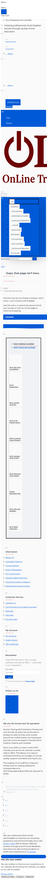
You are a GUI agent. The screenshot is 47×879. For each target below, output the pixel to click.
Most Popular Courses (24, 348)
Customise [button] (20, 877)
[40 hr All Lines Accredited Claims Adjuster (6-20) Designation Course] (14, 360)
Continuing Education (20, 220)
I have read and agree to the (21, 681)
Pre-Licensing (17, 239)
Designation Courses (19, 216)
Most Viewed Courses (24, 344)
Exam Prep (15, 230)
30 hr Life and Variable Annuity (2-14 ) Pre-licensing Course (15, 510)
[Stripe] (6, 824)
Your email (9, 669)
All (12, 201)
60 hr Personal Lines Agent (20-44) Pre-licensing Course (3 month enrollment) (15, 475)
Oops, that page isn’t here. (13, 291)
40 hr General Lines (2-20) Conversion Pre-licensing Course (15, 457)
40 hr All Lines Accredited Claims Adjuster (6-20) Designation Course (15, 368)
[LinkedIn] (12, 706)
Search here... (5, 259)
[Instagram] (12, 702)
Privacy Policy (9, 844)
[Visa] (6, 799)
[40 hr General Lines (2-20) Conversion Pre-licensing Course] (14, 448)
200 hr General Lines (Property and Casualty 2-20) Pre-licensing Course (15, 439)
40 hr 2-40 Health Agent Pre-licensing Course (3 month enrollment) (14, 422)
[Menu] (4, 190)
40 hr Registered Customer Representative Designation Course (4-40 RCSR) (15, 386)
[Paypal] (6, 819)
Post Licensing (17, 244)
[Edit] (2, 25)
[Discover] (6, 814)
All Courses (15, 253)
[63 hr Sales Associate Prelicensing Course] (14, 519)
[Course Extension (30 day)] (14, 484)
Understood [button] (29, 877)
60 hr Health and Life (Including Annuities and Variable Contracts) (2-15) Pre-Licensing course (14, 404)
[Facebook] (12, 697)
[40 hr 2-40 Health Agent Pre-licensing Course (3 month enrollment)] (14, 413)
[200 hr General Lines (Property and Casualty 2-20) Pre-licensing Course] (14, 431)
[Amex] (6, 809)
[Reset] (4, 11)
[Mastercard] (6, 804)
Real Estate (15, 234)
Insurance (14, 206)
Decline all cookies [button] (8, 877)
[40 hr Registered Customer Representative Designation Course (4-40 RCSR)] (14, 377)
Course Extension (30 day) (14, 493)
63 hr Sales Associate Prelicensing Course (14, 528)
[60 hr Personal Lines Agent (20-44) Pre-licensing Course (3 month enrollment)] (14, 466)
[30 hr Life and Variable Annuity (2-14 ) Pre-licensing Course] (14, 501)
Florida (14, 225)
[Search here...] (4, 195)
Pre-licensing (16, 211)
